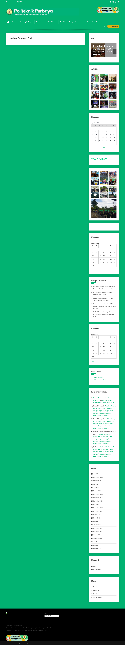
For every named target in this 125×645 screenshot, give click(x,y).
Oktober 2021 (97, 535)
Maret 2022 (96, 518)
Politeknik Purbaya (98, 377)
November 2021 (98, 531)
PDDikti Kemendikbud (99, 380)
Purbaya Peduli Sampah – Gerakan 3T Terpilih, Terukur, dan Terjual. (104, 299)
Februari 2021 (97, 548)
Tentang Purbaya (26, 22)
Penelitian (63, 22)
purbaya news (97, 569)
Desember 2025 (98, 477)
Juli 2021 (96, 541)
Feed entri (96, 590)
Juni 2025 (96, 487)
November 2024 (98, 497)
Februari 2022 (97, 521)
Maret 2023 (96, 504)
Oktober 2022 (97, 514)
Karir (94, 566)
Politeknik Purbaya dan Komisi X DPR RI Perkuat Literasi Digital (104, 293)
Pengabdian (73, 22)
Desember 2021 (98, 528)
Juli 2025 (96, 484)
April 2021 (96, 545)
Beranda (14, 22)
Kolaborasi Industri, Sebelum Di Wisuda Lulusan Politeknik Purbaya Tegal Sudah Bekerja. (104, 306)
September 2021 (98, 538)
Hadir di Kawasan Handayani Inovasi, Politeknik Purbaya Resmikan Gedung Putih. (104, 314)
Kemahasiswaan (97, 22)
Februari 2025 (97, 491)
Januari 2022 (97, 525)
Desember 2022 (98, 508)
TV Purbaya (113, 26)
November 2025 (98, 480)
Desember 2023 (98, 501)
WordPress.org (97, 597)
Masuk (95, 587)
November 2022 (98, 511)
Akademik (85, 22)
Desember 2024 (98, 494)
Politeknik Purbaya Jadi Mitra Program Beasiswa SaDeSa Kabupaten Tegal (104, 288)
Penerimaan (40, 22)
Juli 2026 (96, 474)
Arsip (45, 613)
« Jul (103, 148)
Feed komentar (97, 594)
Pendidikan (52, 22)
